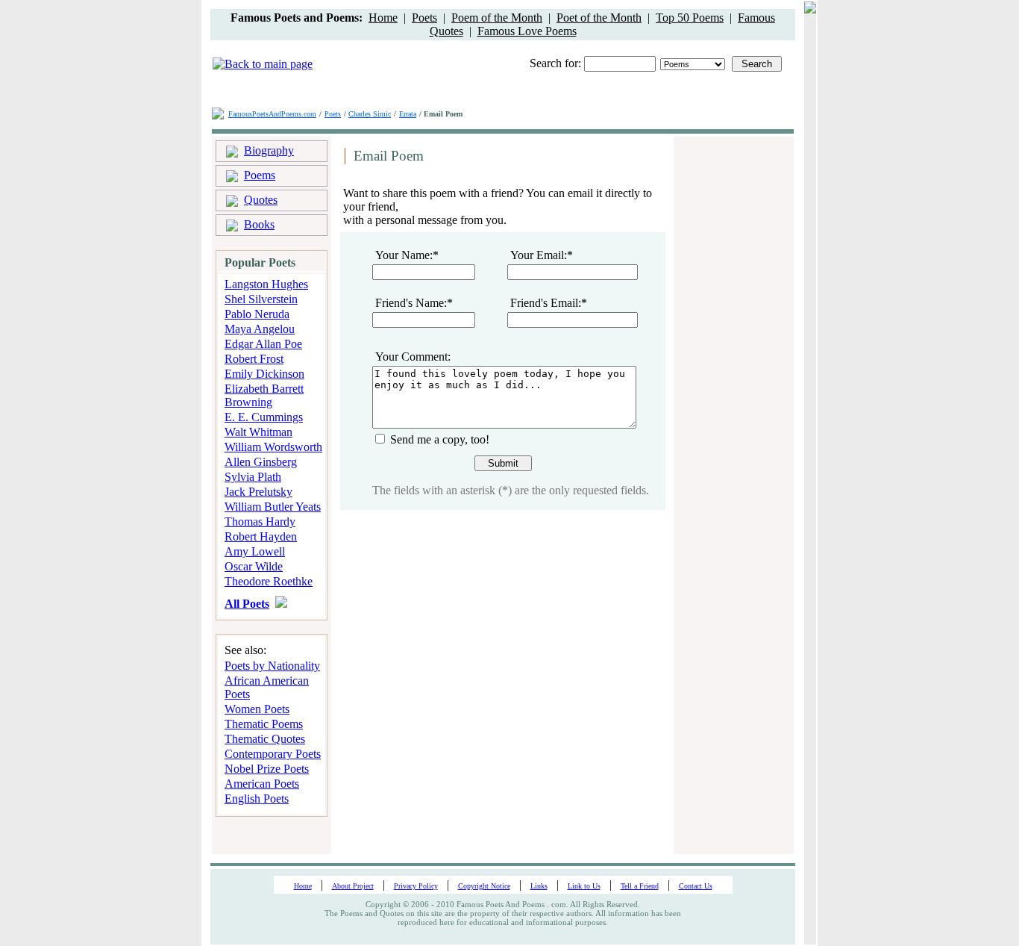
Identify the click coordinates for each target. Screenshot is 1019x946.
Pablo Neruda (257, 314)
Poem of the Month (496, 17)
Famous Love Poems (527, 31)
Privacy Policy (416, 886)
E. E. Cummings (264, 417)
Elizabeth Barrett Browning (264, 395)
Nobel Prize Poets (267, 768)
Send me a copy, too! (438, 439)
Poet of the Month (599, 17)
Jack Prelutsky (258, 491)
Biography (269, 150)
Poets (424, 17)
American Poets (262, 783)
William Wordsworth (273, 447)
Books (259, 224)
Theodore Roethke (269, 581)
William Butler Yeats (273, 506)
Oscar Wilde (254, 566)
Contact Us (695, 886)
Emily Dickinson (264, 373)
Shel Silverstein (261, 299)
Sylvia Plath (253, 476)
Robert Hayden (261, 536)
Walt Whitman (258, 432)
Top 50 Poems (690, 17)
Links (539, 886)
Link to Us (584, 886)
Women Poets (257, 709)
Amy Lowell (255, 551)
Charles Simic (369, 114)
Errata (407, 114)
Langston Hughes (266, 284)
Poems (259, 175)
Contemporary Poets (273, 753)
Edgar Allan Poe (263, 343)
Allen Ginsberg (261, 461)
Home (383, 17)
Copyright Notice (484, 886)
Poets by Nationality (272, 665)
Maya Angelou (260, 329)
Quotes (261, 199)
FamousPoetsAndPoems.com (272, 114)
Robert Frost (254, 358)
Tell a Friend (640, 886)
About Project (353, 886)
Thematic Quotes (265, 738)
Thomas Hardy (260, 521)
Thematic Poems (264, 724)
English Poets (257, 798)
